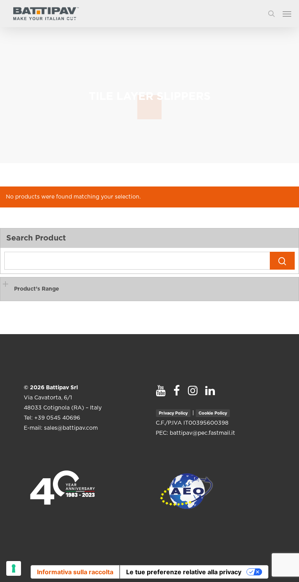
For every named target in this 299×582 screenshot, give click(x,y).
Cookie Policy (213, 413)
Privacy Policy (173, 413)
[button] (291, 13)
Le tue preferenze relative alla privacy (183, 572)
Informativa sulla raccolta (75, 572)
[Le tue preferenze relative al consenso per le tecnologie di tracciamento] (13, 568)
